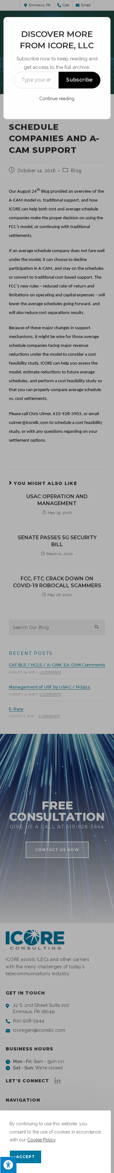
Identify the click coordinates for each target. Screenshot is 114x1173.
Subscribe (79, 80)
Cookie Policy (41, 1139)
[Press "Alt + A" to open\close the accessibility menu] (8, 1165)
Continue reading (56, 98)
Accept (25, 1156)
